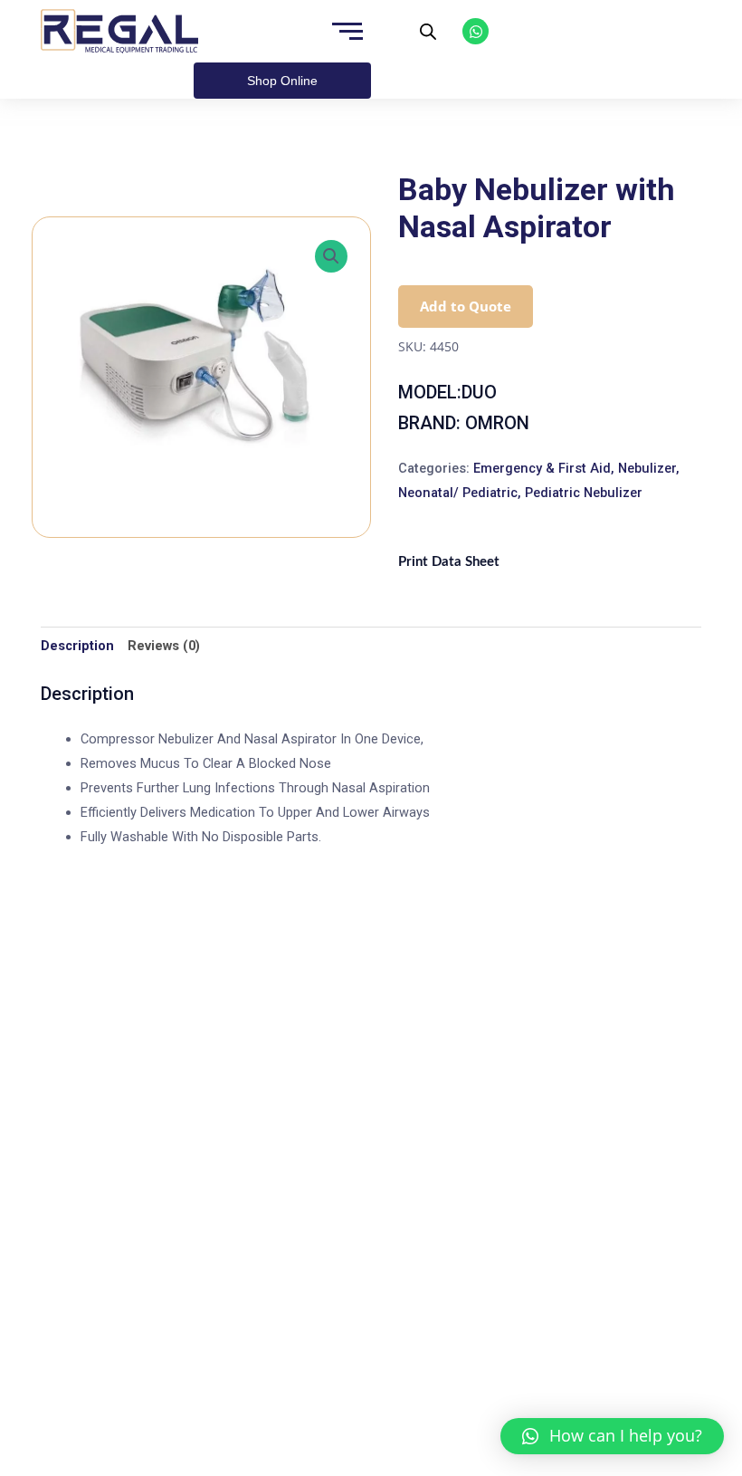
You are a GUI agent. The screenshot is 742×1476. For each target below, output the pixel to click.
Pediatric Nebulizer (583, 492)
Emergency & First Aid (542, 468)
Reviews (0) (164, 645)
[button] (612, 1436)
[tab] (77, 646)
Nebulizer (647, 468)
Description (77, 645)
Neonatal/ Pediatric (458, 492)
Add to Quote (465, 306)
